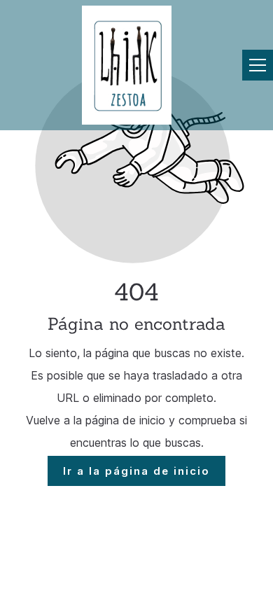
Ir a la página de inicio (136, 471)
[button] (257, 65)
